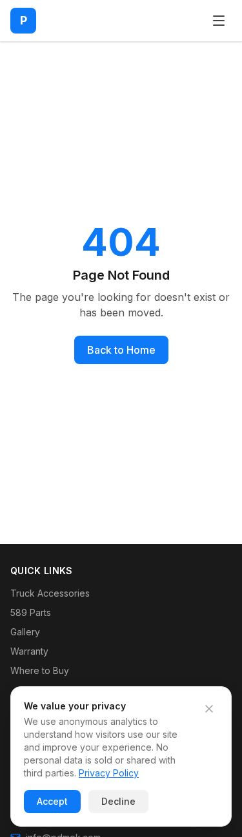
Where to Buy (39, 670)
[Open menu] (219, 21)
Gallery (25, 631)
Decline (118, 801)
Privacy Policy (109, 772)
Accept (52, 801)
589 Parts (30, 612)
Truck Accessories (50, 593)
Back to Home (121, 349)
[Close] (209, 709)
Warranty (29, 651)
